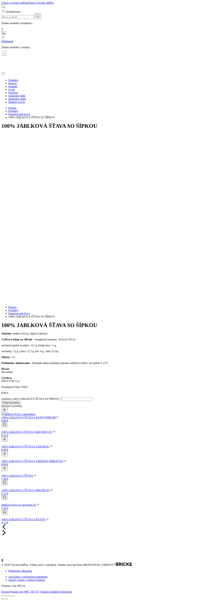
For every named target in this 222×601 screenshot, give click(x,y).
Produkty (13, 80)
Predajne (13, 92)
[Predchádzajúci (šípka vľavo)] (2, 598)
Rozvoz (12, 83)
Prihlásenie (7, 41)
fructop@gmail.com (12, 591)
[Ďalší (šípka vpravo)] (6, 598)
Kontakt (12, 86)
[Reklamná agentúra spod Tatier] (123, 565)
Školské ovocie (16, 102)
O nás (11, 89)
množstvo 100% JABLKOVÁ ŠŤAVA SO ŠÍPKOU (30, 398)
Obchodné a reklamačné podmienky (28, 576)
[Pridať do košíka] (4, 410)
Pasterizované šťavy (19, 114)
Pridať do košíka (11, 402)
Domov (12, 107)
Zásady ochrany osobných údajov (26, 579)
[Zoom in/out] (13, 595)
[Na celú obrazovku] (9, 595)
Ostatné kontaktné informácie (56, 591)
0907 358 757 (31, 591)
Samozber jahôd (17, 98)
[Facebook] (2, 560)
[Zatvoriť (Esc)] (2, 595)
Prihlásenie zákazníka (20, 570)
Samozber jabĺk (16, 95)
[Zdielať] (6, 595)
